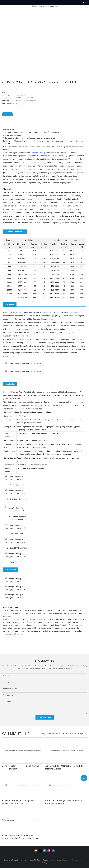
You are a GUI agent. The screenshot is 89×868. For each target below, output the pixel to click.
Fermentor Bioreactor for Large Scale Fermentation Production (19, 802)
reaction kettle (49, 156)
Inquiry (7, 114)
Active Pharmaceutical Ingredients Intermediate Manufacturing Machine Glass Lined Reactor (21, 837)
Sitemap (75, 860)
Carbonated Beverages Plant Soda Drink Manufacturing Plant (63, 802)
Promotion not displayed (77, 734)
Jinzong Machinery (38, 153)
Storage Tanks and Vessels (50, 734)
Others (64, 734)
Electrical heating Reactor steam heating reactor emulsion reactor (20, 767)
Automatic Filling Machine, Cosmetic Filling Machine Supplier (65, 767)
